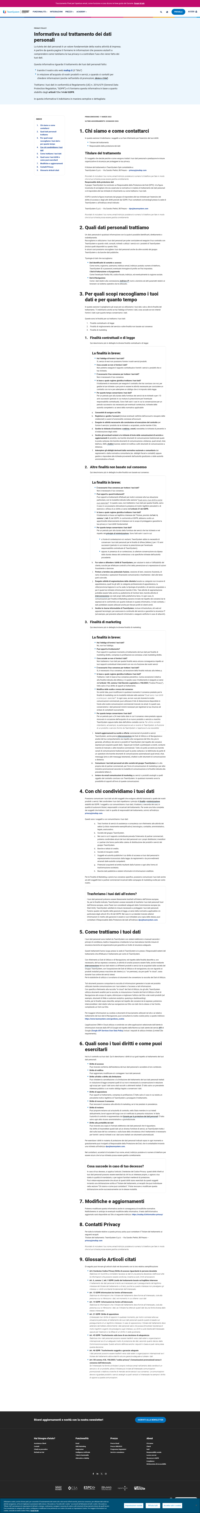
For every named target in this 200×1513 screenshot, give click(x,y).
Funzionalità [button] (39, 12)
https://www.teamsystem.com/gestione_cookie (104, 1019)
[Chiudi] (196, 1505)
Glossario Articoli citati (49, 170)
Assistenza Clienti (40, 1443)
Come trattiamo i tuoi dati (50, 154)
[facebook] (93, 1474)
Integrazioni (56, 12)
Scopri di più (139, 3)
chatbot (110, 444)
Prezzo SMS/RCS (116, 1446)
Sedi (148, 1449)
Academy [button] (81, 12)
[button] (49, 119)
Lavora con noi (151, 1455)
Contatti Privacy (46, 167)
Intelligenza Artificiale (83, 1452)
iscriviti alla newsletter (150, 1420)
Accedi (191, 11)
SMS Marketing (81, 1446)
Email (77, 1443)
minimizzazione (153, 801)
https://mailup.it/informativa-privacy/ (147, 1214)
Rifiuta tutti (153, 1506)
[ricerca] (161, 12)
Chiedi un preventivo (41, 1449)
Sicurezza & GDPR (153, 1458)
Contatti (36, 1446)
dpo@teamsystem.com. (115, 1146)
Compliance (150, 1461)
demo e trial (101, 78)
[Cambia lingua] (167, 12)
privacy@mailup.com (138, 170)
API (160, 1028)
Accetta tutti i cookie (172, 1506)
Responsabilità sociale (154, 1452)
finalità (142, 801)
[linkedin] (98, 1474)
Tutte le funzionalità (82, 1455)
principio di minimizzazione (117, 533)
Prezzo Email (114, 1443)
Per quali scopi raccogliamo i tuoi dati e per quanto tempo (50, 141)
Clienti (149, 1446)
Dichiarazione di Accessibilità (156, 1464)
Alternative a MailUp (82, 1458)
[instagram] (106, 1474)
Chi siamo (150, 1443)
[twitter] (102, 1474)
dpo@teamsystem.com (138, 209)
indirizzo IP (124, 281)
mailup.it (68, 70)
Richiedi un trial (39, 1452)
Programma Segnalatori (118, 1449)
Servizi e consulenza (117, 1452)
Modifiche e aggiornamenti (51, 163)
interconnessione (102, 596)
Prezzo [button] (69, 12)
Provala (178, 12)
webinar (126, 429)
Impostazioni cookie (133, 1506)
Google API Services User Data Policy (107, 1031)
